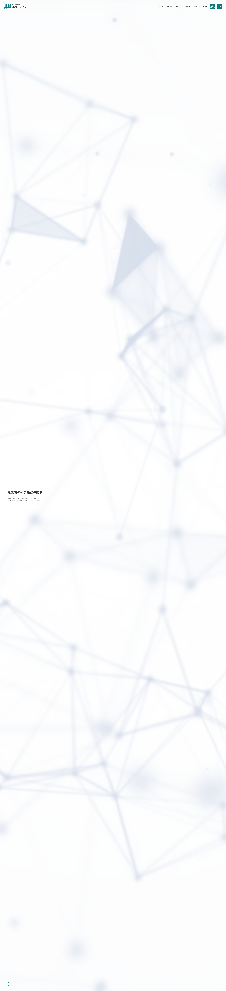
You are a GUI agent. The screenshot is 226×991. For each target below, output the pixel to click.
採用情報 (205, 6)
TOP (154, 6)
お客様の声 (188, 6)
